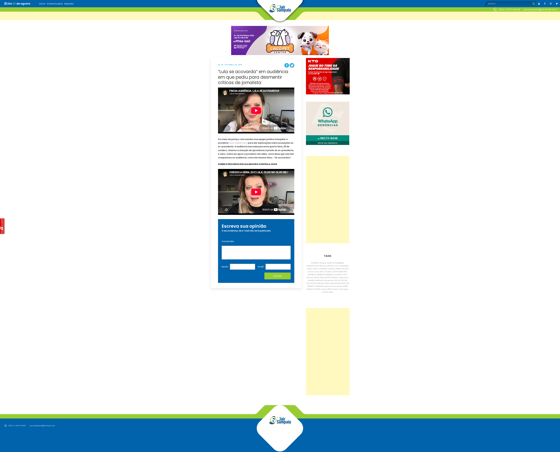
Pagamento (343, 277)
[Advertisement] (327, 199)
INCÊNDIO (312, 274)
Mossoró (310, 277)
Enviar (277, 276)
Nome (225, 266)
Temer (323, 289)
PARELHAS (319, 280)
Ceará (309, 269)
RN (348, 283)
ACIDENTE (315, 263)
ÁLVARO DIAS (327, 292)
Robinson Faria (330, 286)
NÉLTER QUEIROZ (331, 277)
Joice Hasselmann (238, 142)
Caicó (336, 266)
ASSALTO (330, 263)
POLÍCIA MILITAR (317, 283)
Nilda (322, 277)
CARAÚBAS (344, 266)
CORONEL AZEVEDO (327, 269)
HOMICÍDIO (342, 272)
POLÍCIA (337, 280)
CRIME (338, 269)
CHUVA (315, 269)
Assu (325, 266)
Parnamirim (328, 280)
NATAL (317, 277)
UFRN (329, 289)
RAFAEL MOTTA (340, 283)
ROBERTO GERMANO (316, 286)
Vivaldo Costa (338, 289)
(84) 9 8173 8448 (509, 9)
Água (346, 289)
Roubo (339, 286)
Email (261, 266)
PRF (332, 283)
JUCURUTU (338, 274)
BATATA (330, 266)
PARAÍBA (311, 280)
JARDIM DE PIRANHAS (324, 274)
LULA (345, 274)
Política (327, 283)
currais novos (313, 272)
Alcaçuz (323, 263)
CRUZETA (345, 269)
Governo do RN (331, 272)
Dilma (322, 272)
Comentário (228, 241)
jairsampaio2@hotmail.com (540, 9)
